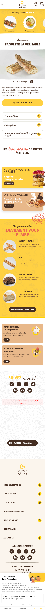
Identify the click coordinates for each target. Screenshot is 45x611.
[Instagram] (12, 384)
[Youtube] (22, 390)
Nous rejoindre (10, 520)
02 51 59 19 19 (22, 570)
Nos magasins (9, 529)
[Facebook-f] (19, 384)
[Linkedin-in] (15, 390)
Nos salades (29, 31)
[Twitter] (29, 390)
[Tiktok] (33, 384)
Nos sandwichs (10, 31)
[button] (2, 4)
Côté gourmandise (12, 485)
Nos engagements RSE (13, 511)
